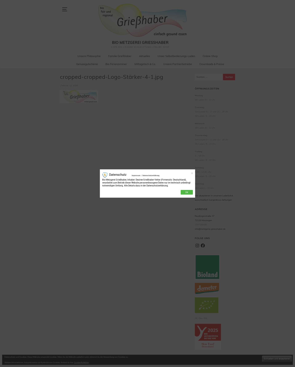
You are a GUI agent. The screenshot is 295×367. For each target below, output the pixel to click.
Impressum (136, 175)
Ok (186, 192)
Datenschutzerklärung (150, 175)
